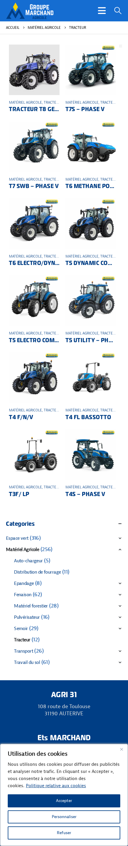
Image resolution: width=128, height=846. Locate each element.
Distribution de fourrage (37, 572)
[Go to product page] (34, 70)
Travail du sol (27, 662)
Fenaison (22, 595)
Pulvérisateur (27, 617)
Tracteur (52, 102)
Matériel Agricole (25, 102)
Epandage (24, 583)
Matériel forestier (31, 606)
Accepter (64, 800)
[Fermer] (121, 749)
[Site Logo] (30, 10)
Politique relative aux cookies (56, 786)
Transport (23, 651)
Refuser (64, 832)
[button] (102, 10)
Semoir (21, 629)
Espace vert (17, 538)
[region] (64, 795)
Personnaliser (64, 816)
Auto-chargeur (28, 561)
